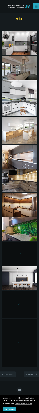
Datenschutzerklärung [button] (23, 403)
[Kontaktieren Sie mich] (19, 390)
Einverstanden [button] (10, 409)
